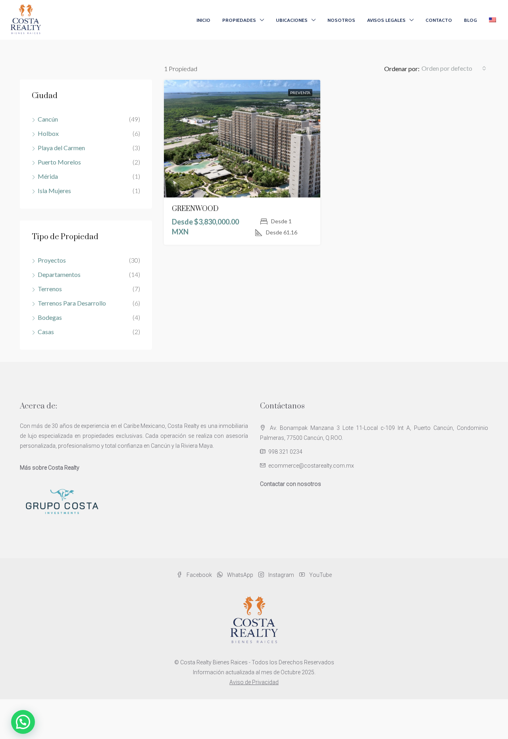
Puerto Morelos (59, 162)
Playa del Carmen (61, 147)
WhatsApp (240, 575)
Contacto (438, 20)
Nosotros (341, 20)
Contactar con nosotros (290, 484)
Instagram (281, 575)
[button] (23, 722)
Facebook (199, 575)
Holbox (48, 133)
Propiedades (239, 20)
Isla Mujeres (54, 190)
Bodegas (50, 317)
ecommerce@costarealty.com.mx (311, 465)
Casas (46, 331)
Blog (470, 20)
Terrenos (50, 288)
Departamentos (59, 274)
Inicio (203, 20)
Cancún (48, 119)
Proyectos (52, 260)
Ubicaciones (292, 20)
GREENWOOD (195, 209)
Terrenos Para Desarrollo (72, 303)
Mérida (48, 176)
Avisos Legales (386, 20)
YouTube (320, 575)
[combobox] (453, 68)
